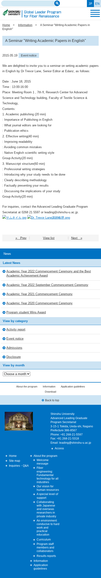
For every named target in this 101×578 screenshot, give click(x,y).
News (7, 253)
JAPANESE (90, 3)
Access (59, 448)
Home (6, 24)
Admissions (14, 347)
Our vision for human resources (48, 488)
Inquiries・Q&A (19, 465)
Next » (76, 238)
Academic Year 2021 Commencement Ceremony (39, 294)
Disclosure (13, 357)
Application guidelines (73, 386)
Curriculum (44, 539)
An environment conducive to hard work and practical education (48, 527)
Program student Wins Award (26, 312)
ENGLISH (97, 3)
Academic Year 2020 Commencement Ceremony (39, 303)
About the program (26, 386)
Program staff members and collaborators (45, 547)
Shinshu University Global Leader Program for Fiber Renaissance (31, 13)
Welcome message (43, 461)
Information (25, 24)
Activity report (15, 329)
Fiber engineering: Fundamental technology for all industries (47, 475)
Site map (14, 460)
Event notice (29, 55)
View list (48, 238)
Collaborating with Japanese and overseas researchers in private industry (46, 509)
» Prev (21, 238)
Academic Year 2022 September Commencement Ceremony (47, 285)
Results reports (46, 555)
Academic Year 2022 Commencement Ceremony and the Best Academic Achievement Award (48, 273)
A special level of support (47, 495)
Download (50, 391)
